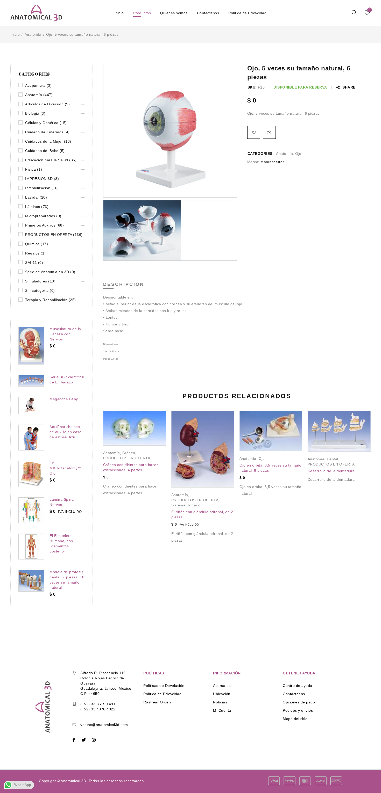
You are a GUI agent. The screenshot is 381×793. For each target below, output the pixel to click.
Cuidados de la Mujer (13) (48, 141)
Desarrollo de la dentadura (331, 471)
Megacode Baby (64, 399)
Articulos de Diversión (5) (47, 104)
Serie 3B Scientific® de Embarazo (67, 379)
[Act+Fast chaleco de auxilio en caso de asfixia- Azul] (31, 437)
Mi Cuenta (222, 710)
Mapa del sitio (295, 719)
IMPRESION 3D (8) (42, 179)
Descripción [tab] (123, 284)
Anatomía (33, 34)
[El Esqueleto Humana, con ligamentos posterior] (31, 546)
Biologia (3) (35, 113)
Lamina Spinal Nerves (62, 502)
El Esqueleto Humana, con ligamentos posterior (61, 543)
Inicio (15, 34)
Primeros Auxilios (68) (44, 225)
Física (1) (33, 169)
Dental (332, 459)
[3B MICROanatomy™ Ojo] (31, 474)
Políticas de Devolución (164, 685)
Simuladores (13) (40, 281)
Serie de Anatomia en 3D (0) (50, 272)
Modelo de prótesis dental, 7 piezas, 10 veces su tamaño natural (67, 580)
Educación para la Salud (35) (50, 160)
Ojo (298, 153)
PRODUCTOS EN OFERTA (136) (54, 234)
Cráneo (128, 453)
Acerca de (222, 685)
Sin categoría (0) (40, 290)
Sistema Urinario (186, 505)
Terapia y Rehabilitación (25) (50, 300)
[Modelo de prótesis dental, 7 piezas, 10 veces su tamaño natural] (31, 581)
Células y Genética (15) (46, 123)
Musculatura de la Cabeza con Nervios (65, 334)
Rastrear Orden (157, 702)
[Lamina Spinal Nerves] (31, 510)
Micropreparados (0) (43, 216)
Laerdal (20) (36, 197)
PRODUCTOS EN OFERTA (126, 458)
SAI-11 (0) (34, 262)
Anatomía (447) (39, 95)
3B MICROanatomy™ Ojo (65, 468)
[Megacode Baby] (31, 405)
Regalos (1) (35, 253)
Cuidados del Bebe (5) (45, 151)
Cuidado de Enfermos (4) (47, 132)
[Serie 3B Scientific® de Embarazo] (31, 381)
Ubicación (221, 694)
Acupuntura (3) (38, 85)
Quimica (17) (36, 244)
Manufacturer (272, 162)
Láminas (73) (36, 207)
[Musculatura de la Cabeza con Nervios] (31, 346)
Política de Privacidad (162, 694)
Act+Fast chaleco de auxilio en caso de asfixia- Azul (65, 432)
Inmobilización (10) (42, 188)
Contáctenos (294, 694)
